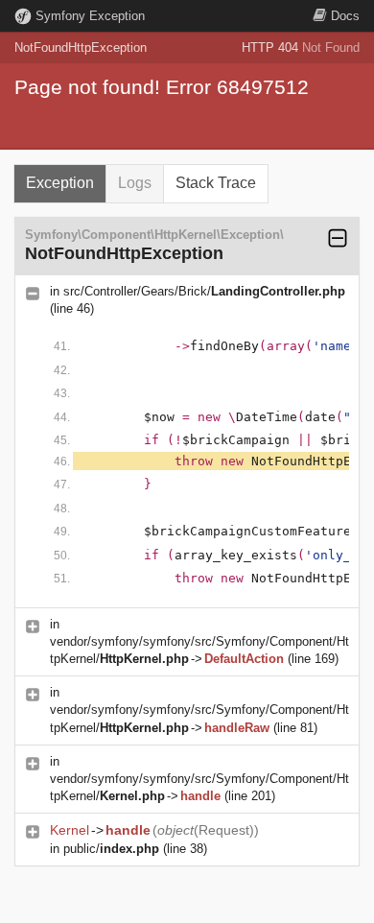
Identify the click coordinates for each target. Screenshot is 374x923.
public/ (111, 848)
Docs (345, 16)
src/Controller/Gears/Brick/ (204, 291)
